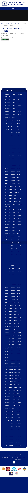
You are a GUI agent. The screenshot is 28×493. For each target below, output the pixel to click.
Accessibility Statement (16, 457)
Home (2, 23)
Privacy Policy (11, 459)
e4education (19, 455)
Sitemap (24, 457)
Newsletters (17, 23)
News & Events (9, 23)
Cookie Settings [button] (18, 459)
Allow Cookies (5, 39)
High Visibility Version (6, 457)
